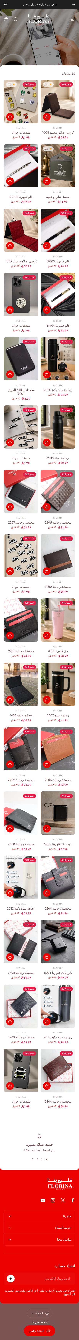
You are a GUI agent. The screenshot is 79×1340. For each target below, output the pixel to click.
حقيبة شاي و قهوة (58, 197)
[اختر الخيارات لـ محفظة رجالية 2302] (47, 571)
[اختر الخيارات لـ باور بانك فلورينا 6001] (47, 957)
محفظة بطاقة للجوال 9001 (21, 392)
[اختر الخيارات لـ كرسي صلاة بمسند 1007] (10, 245)
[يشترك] (11, 1278)
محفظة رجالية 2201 (21, 651)
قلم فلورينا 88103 (58, 261)
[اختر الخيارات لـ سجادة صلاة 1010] (10, 700)
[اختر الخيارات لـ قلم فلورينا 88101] (10, 181)
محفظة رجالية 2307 (21, 522)
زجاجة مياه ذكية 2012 (21, 908)
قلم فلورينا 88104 (58, 325)
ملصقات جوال (21, 132)
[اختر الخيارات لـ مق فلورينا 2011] (47, 635)
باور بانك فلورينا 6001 (58, 973)
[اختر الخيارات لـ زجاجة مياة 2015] (47, 442)
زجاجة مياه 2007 (58, 715)
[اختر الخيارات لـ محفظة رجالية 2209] (10, 1021)
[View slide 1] (46, 1159)
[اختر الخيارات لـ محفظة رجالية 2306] (10, 957)
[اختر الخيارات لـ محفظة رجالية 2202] (10, 764)
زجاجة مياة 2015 (58, 458)
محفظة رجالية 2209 (21, 1037)
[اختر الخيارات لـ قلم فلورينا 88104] (47, 310)
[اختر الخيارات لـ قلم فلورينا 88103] (47, 245)
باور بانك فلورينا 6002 (58, 844)
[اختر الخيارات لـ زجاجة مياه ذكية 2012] (10, 893)
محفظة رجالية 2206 (58, 780)
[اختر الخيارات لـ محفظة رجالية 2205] (47, 507)
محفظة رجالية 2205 (58, 522)
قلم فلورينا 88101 (21, 197)
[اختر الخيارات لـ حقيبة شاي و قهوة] (47, 181)
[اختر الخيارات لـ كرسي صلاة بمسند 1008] (47, 117)
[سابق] (73, 4)
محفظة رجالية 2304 (58, 1101)
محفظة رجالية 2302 (58, 587)
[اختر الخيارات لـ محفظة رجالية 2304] (47, 1086)
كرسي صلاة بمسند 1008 (58, 132)
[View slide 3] (37, 1159)
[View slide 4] (32, 1159)
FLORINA (58, 127)
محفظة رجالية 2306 (21, 973)
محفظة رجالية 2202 (21, 780)
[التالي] (5, 4)
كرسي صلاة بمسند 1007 (21, 261)
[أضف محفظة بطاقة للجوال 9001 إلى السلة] (10, 374)
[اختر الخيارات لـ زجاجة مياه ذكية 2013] (47, 1021)
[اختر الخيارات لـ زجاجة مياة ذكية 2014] (47, 374)
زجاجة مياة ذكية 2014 (58, 390)
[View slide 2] (42, 1159)
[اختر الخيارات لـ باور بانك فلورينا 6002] (47, 828)
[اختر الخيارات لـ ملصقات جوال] (10, 117)
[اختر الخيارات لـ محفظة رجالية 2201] (10, 635)
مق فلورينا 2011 (58, 651)
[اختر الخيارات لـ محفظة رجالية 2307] (10, 507)
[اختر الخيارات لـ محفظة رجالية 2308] (10, 828)
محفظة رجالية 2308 (21, 844)
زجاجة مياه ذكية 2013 (58, 1037)
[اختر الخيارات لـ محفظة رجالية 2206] (47, 764)
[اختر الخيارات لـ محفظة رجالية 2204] (47, 893)
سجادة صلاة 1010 (21, 715)
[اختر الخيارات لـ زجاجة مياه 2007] (47, 700)
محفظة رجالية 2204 (58, 908)
